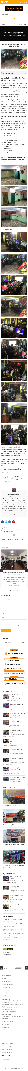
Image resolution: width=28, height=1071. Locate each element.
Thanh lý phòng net (6, 992)
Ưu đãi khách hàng (6, 1027)
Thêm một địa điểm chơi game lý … (16, 877)
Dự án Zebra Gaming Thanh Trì (17, 722)
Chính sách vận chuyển (7, 1049)
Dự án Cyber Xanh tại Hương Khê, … (15, 887)
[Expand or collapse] (26, 73)
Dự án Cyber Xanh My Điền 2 (17, 713)
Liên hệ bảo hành (5, 1024)
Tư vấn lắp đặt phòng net (7, 984)
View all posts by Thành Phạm (14, 514)
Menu (2, 24)
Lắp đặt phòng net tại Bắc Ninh (13, 477)
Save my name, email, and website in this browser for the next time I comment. (14, 626)
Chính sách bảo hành (6, 1046)
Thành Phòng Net (13, 508)
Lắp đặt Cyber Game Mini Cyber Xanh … (16, 695)
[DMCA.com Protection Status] (8, 950)
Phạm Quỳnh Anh (7, 954)
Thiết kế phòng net (6, 987)
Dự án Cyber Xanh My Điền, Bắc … (17, 750)
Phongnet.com (5, 463)
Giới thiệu (20, 24)
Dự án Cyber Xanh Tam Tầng (17, 777)
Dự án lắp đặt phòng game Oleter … (16, 896)
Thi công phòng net (6, 990)
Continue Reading (14, 585)
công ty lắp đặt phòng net (18, 90)
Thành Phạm (6, 952)
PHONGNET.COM (5, 1065)
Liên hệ (25, 24)
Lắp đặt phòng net (6, 981)
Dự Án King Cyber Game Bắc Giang (17, 731)
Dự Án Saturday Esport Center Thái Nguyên (16, 768)
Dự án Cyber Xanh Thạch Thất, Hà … (16, 740)
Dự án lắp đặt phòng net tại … (16, 905)
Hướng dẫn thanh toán (7, 1052)
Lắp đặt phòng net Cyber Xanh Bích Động (13, 923)
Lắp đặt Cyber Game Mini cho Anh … (16, 705)
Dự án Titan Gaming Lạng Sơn (16, 759)
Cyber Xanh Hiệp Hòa (8, 926)
